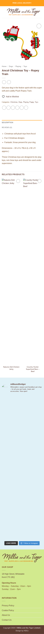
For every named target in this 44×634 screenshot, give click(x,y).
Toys (25, 66)
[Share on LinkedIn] (26, 108)
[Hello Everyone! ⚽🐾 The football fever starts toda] (22, 406)
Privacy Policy (8, 606)
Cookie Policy (8, 610)
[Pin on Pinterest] (22, 108)
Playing (18, 66)
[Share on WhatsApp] (4, 108)
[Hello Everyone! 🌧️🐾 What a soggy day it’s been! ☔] (22, 527)
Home (4, 66)
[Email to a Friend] (17, 108)
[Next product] (4, 82)
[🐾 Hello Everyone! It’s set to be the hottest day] (22, 431)
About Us (6, 615)
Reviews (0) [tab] (7, 127)
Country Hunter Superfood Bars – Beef (32, 369)
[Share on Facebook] (8, 108)
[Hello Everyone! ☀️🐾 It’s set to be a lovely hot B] (22, 455)
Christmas (14, 102)
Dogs (11, 66)
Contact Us (6, 620)
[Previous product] (9, 82)
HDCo (26, 631)
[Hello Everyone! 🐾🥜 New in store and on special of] (22, 503)
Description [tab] (7, 122)
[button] (3, 12)
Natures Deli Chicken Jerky (11, 368)
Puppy (31, 102)
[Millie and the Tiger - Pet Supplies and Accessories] (23, 12)
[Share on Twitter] (13, 108)
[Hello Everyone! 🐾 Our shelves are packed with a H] (22, 479)
